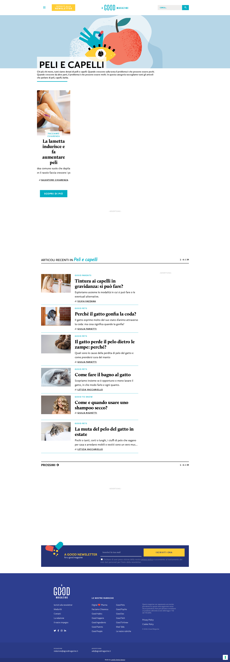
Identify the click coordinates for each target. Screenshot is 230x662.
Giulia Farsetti (87, 329)
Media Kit (58, 609)
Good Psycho (121, 609)
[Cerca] (185, 7)
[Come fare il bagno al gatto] (56, 378)
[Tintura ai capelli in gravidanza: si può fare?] (56, 284)
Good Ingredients (99, 622)
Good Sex (120, 613)
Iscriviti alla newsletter (63, 605)
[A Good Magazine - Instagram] (62, 630)
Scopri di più (53, 193)
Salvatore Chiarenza (54, 180)
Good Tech (120, 618)
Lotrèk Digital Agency (118, 660)
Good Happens (98, 618)
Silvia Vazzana (86, 301)
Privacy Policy (148, 620)
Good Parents (83, 275)
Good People (97, 631)
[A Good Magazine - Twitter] (56, 630)
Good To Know (84, 397)
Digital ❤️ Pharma (99, 605)
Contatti (57, 613)
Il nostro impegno (61, 622)
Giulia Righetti (87, 413)
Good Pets (81, 308)
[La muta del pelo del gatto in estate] (56, 432)
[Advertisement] (115, 232)
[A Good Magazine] (115, 7)
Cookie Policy (148, 624)
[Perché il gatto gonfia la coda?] (56, 317)
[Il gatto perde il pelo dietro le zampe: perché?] (56, 345)
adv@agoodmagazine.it (101, 651)
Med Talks (120, 627)
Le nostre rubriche (123, 631)
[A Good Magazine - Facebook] (59, 630)
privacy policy (147, 559)
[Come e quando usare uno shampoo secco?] (56, 405)
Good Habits (97, 613)
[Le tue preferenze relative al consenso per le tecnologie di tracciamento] (225, 657)
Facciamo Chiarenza (100, 609)
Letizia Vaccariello (90, 389)
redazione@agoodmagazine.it (66, 651)
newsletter (63, 7)
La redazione (59, 618)
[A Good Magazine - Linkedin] (65, 630)
